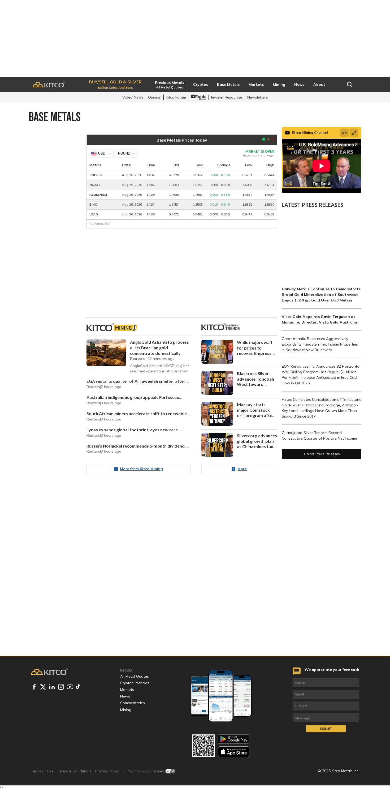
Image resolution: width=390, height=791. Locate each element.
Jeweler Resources (227, 97)
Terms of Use (42, 771)
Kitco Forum (176, 97)
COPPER (95, 175)
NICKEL (95, 185)
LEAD (93, 214)
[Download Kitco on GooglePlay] (233, 739)
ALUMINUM (98, 195)
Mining (125, 709)
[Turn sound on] (344, 133)
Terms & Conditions (74, 771)
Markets (127, 689)
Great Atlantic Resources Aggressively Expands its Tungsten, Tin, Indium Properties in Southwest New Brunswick (320, 344)
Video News (133, 97)
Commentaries (132, 702)
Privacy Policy (107, 771)
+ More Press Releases (322, 454)
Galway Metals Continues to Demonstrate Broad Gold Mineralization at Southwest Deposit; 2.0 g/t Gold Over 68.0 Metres (321, 295)
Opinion (154, 97)
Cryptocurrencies (134, 683)
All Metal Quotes (134, 676)
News (125, 696)
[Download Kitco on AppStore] (233, 751)
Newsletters (257, 97)
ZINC (93, 204)
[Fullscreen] (354, 133)
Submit (326, 728)
